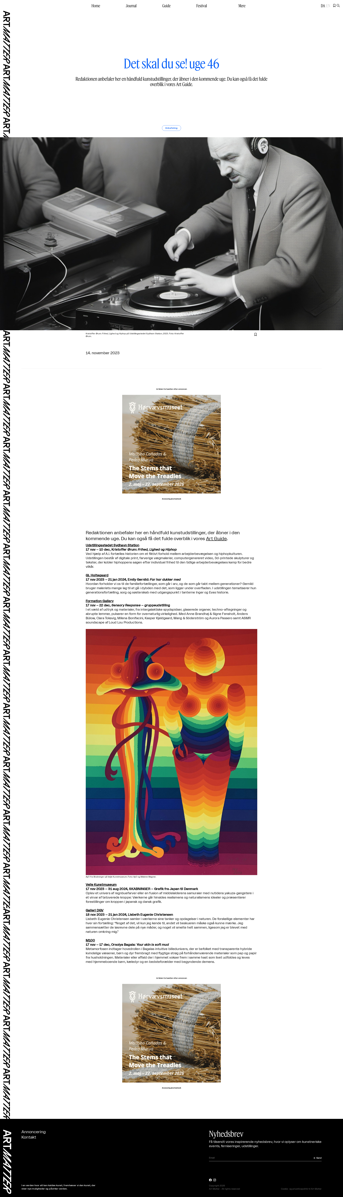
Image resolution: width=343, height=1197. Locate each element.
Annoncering (33, 1132)
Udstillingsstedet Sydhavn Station (112, 545)
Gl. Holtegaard (97, 575)
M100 (90, 940)
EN (328, 5)
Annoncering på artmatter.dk (171, 499)
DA (323, 5)
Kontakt (28, 1137)
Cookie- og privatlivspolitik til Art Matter (301, 1189)
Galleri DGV (95, 910)
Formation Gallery (100, 601)
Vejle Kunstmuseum (101, 884)
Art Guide (216, 538)
